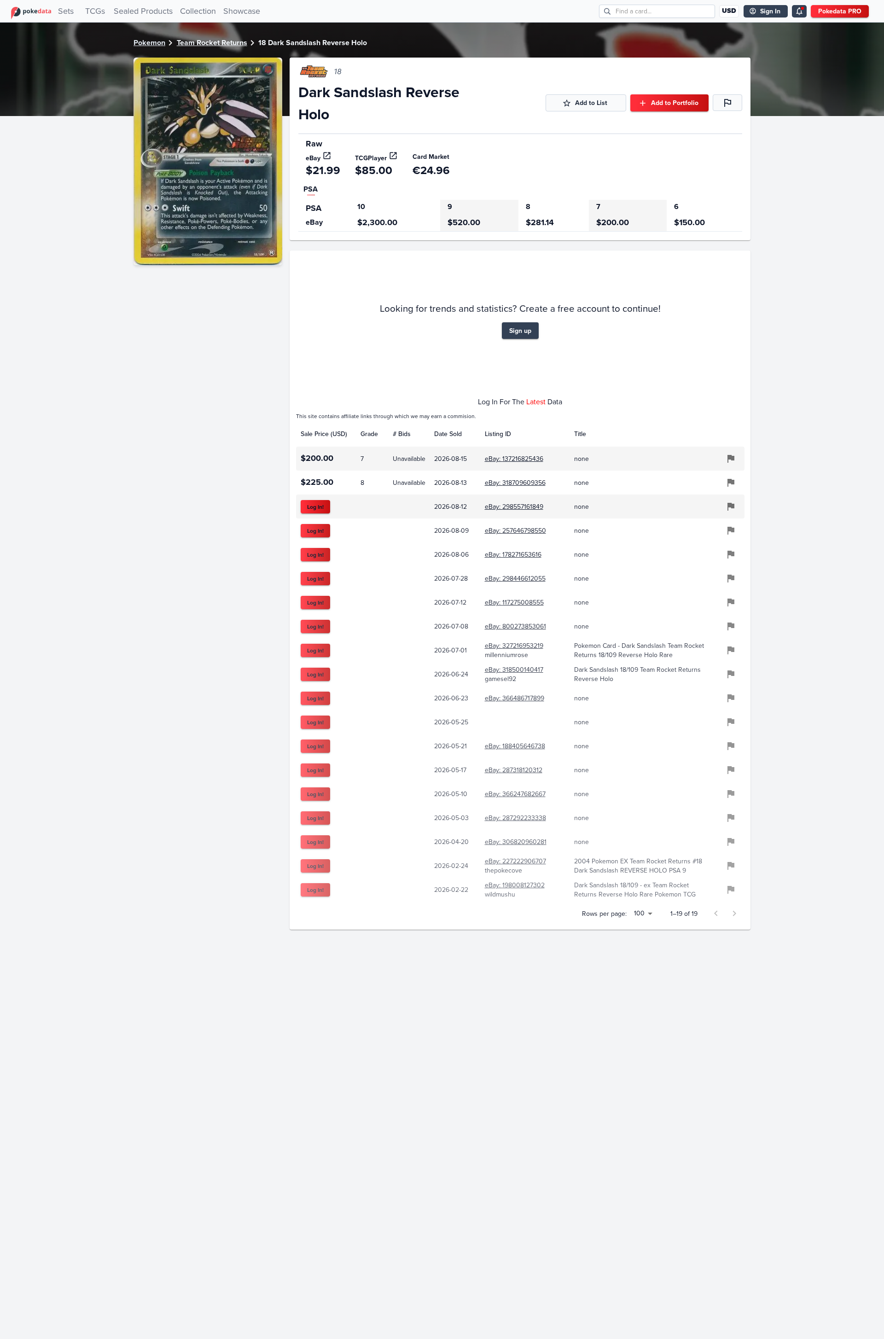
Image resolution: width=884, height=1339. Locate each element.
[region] (520, 216)
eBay (313, 158)
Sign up (520, 330)
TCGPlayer (371, 158)
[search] (607, 11)
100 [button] (639, 913)
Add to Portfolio (674, 102)
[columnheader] (326, 434)
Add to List (591, 102)
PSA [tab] (310, 189)
